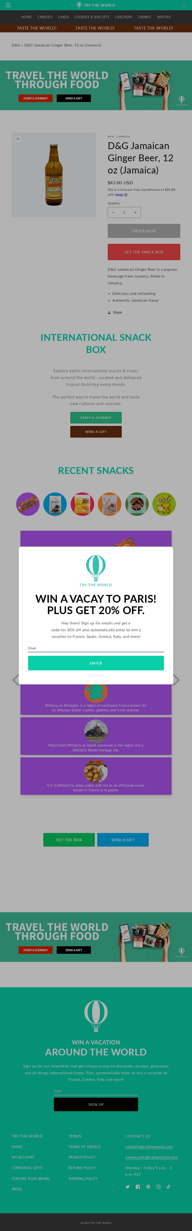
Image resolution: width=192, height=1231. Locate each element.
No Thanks (96, 675)
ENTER (96, 663)
